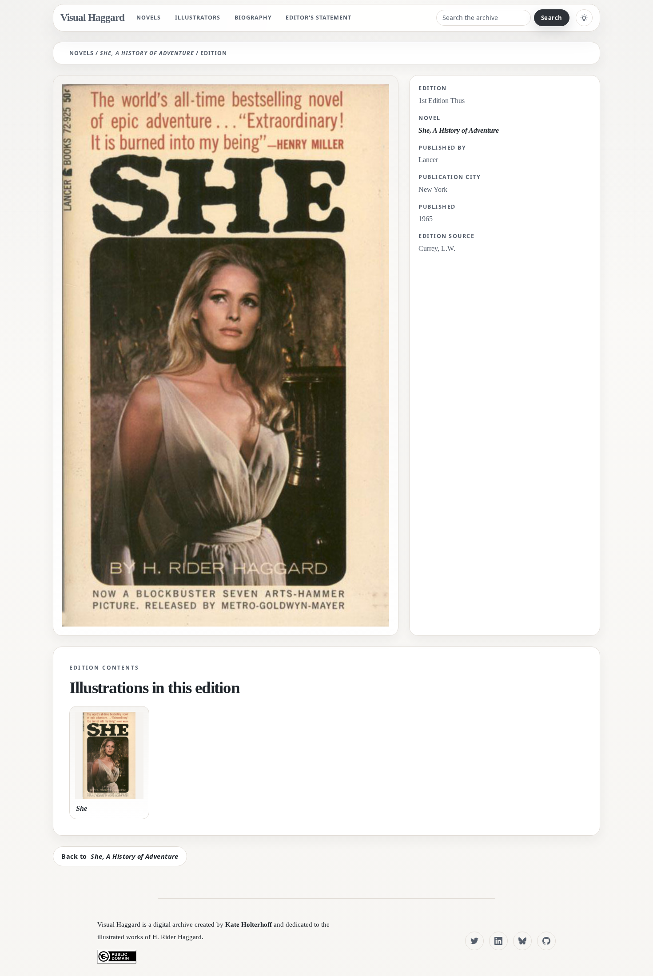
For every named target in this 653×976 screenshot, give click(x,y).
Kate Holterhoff (248, 924)
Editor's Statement (318, 17)
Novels (148, 17)
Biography (253, 17)
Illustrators (197, 17)
